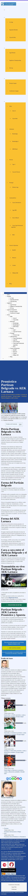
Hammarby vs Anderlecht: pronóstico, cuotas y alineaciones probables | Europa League (15, 733)
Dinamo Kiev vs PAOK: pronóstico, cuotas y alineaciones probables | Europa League (15, 715)
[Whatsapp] (12, 778)
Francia (11, 159)
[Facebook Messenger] (20, 778)
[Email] (15, 778)
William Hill (15, 273)
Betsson (14, 257)
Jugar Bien (14, 887)
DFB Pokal (14, 149)
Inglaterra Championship (15, 60)
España (8, 17)
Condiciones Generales (14, 884)
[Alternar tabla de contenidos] (19, 424)
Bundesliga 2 (15, 141)
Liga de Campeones (11, 78)
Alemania (11, 129)
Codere (14, 265)
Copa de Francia (16, 172)
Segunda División (13, 29)
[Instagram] (18, 778)
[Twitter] (10, 778)
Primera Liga (15, 187)
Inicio (7, 9)
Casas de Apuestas (13, 245)
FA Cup (11, 68)
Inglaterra (8, 48)
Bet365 (14, 250)
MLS (13, 234)
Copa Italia (14, 118)
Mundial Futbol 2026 (20, 760)
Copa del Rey (12, 37)
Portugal (11, 182)
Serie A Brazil (15, 217)
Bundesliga (15, 133)
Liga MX (14, 210)
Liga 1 (13, 164)
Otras (7, 101)
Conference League (14, 91)
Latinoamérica (12, 197)
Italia (10, 106)
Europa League (13, 83)
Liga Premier (12, 52)
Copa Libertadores (16, 202)
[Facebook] (7, 778)
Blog (10, 283)
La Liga (11, 22)
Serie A (14, 110)
